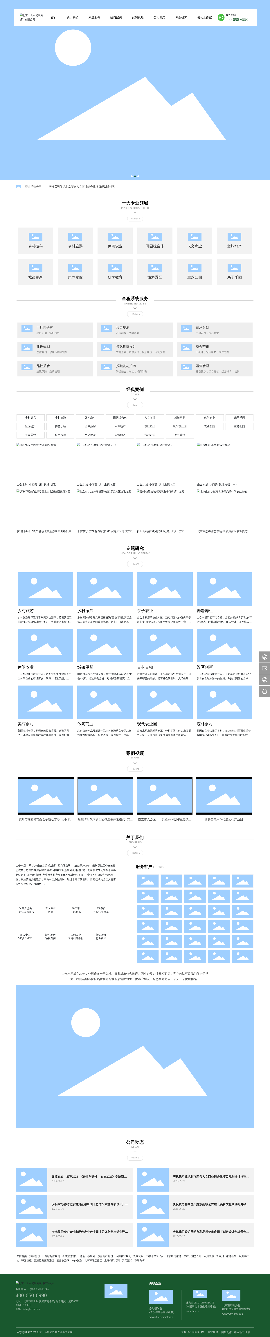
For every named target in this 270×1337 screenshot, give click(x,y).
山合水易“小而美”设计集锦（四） (37, 484)
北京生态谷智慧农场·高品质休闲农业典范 (222, 531)
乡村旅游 (60, 417)
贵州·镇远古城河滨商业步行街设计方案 (161, 531)
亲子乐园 (239, 417)
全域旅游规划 (70, 1256)
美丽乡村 (26, 724)
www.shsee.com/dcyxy (161, 1317)
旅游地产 (120, 435)
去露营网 (138, 1256)
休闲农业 (90, 417)
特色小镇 (60, 426)
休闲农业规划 (123, 1256)
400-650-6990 (237, 19)
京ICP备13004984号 (192, 1332)
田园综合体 (120, 417)
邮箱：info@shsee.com (28, 1309)
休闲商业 (209, 417)
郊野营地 (179, 435)
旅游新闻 (231, 1256)
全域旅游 (90, 426)
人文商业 (149, 417)
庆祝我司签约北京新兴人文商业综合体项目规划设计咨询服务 (77, 186)
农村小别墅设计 (192, 1256)
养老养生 (205, 610)
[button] (132, 176)
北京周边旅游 (173, 1256)
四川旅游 (209, 1256)
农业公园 (209, 426)
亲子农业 (145, 610)
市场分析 (139, 1260)
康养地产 (120, 426)
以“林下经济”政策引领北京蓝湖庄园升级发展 (44, 531)
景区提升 (30, 426)
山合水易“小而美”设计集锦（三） (97, 484)
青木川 (220, 1256)
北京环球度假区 (93, 1260)
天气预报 (127, 1260)
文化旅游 (90, 435)
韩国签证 (26, 1260)
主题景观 (30, 435)
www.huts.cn (192, 1311)
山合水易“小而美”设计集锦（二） (157, 484)
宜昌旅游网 (63, 1260)
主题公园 (239, 426)
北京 (247, 1332)
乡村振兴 (30, 417)
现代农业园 (180, 426)
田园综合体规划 (51, 1256)
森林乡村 (205, 724)
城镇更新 (179, 417)
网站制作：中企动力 (232, 1332)
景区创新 (205, 667)
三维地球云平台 (155, 1256)
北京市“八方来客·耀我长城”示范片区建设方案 (105, 531)
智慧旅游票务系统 (44, 1260)
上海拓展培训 (112, 1260)
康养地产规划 (105, 1256)
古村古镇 (149, 435)
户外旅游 (77, 1260)
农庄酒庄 (149, 426)
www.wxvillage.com (233, 1314)
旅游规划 (34, 1256)
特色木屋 (60, 435)
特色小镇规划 (87, 1256)
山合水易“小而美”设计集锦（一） (217, 484)
